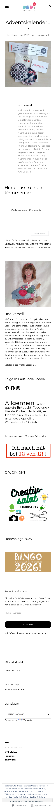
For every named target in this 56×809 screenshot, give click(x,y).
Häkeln (10, 411)
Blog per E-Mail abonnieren (16, 591)
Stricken (29, 415)
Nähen (10, 415)
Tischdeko (41, 415)
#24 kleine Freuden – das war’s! (14, 754)
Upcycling (27, 418)
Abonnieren (28, 625)
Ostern (19, 415)
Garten (45, 408)
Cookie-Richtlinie (37, 797)
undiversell (43, 35)
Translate (28, 720)
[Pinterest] (7, 388)
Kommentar (39, 233)
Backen (40, 404)
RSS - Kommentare (14, 689)
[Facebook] (12, 388)
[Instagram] (18, 388)
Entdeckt (24, 407)
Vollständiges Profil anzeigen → (20, 365)
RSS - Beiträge (12, 684)
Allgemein (19, 403)
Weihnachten (13, 422)
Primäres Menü (7, 7)
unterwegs (12, 418)
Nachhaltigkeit (38, 411)
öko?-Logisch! (29, 422)
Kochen (21, 411)
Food (36, 407)
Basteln (10, 407)
